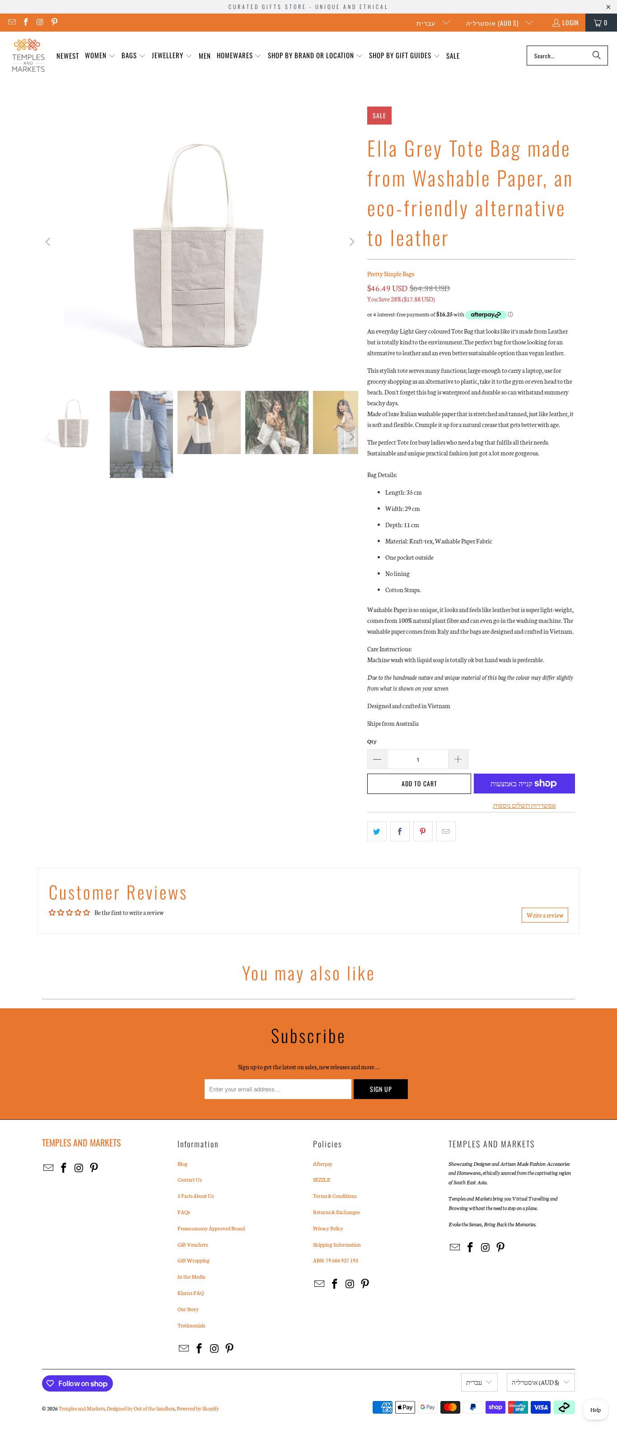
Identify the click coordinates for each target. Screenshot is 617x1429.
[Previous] (49, 242)
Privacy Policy (328, 1228)
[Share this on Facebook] (400, 831)
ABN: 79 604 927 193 (335, 1260)
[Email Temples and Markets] (11, 22)
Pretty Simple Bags (390, 273)
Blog (182, 1163)
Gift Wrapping (194, 1260)
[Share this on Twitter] (377, 831)
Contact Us (189, 1179)
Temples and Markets (82, 1408)
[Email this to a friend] (446, 831)
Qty (372, 741)
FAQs (184, 1212)
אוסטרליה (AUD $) (493, 23)
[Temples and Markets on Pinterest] (54, 22)
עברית (426, 23)
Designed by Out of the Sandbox (141, 1408)
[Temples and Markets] (28, 55)
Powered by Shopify (198, 1408)
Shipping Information (337, 1244)
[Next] (351, 242)
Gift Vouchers (193, 1244)
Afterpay (322, 1163)
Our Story (188, 1309)
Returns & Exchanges (336, 1212)
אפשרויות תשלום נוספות (524, 805)
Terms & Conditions (334, 1195)
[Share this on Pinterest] (423, 831)
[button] (100, 55)
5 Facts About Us (196, 1195)
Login (570, 22)
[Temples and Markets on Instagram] (39, 22)
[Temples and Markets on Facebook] (25, 22)
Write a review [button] (545, 915)
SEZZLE (321, 1179)
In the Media (191, 1276)
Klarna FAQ (191, 1292)
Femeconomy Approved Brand (211, 1228)
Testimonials (191, 1325)
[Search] (596, 55)
